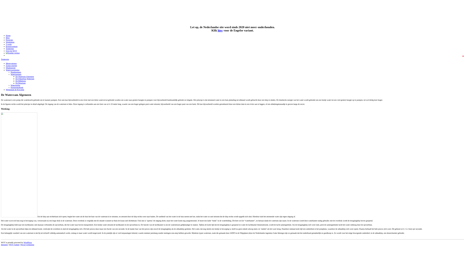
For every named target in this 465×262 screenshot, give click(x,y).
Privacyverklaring (27, 245)
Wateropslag (15, 85)
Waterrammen (16, 74)
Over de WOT (11, 51)
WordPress (28, 243)
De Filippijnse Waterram (25, 79)
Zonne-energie (11, 66)
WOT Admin (14, 245)
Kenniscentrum (11, 46)
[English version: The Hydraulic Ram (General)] (13, 53)
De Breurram (21, 83)
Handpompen (16, 72)
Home (8, 36)
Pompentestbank (17, 87)
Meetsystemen (11, 63)
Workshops (10, 42)
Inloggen (4, 245)
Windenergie (11, 68)
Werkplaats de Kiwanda (15, 90)
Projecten (9, 40)
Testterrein (10, 49)
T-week (9, 44)
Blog (8, 38)
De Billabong (21, 81)
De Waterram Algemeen (25, 77)
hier (220, 30)
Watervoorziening (12, 70)
